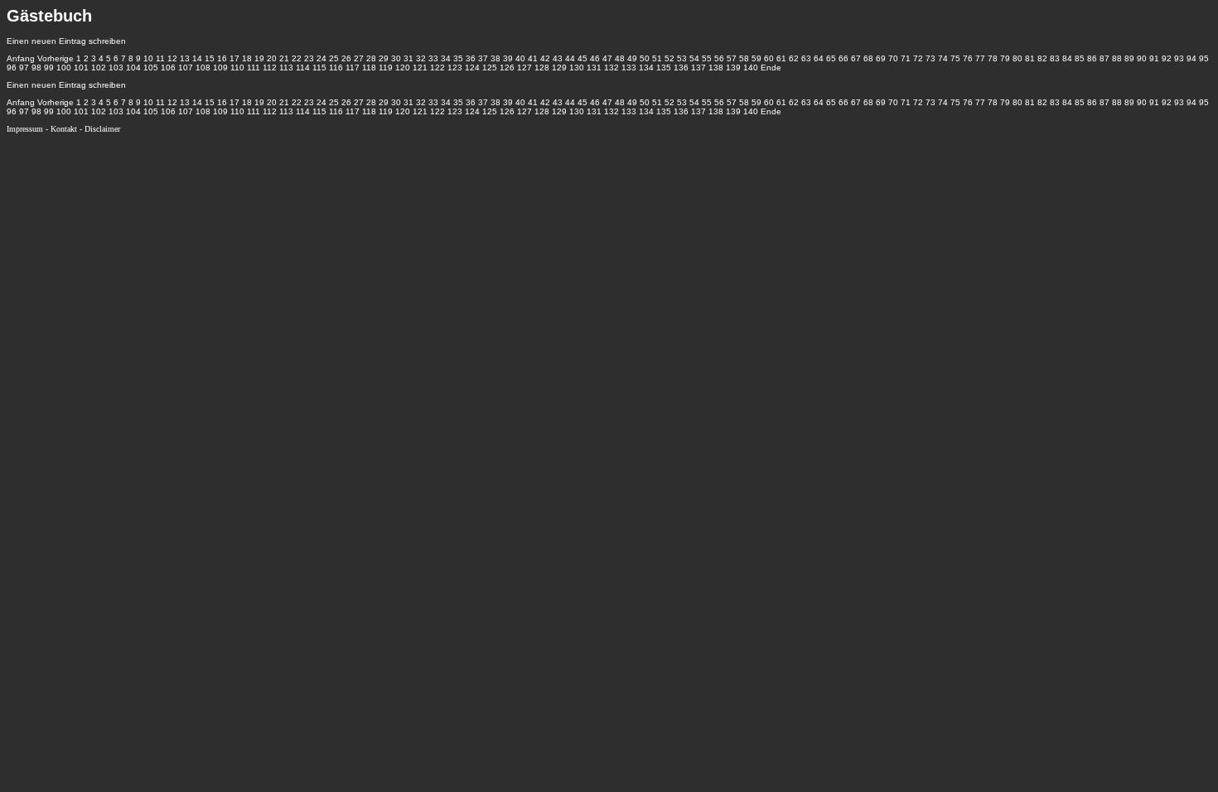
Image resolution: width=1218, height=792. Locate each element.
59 (756, 58)
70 (893, 58)
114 (303, 67)
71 (906, 58)
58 (744, 58)
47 (607, 58)
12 (172, 58)
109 (220, 67)
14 (197, 58)
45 (582, 58)
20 (272, 58)
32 (421, 58)
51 (657, 58)
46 (595, 58)
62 (794, 58)
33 (433, 58)
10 (148, 58)
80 (1017, 58)
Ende (771, 67)
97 (24, 67)
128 (541, 67)
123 (454, 67)
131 (594, 67)
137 (698, 67)
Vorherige (55, 58)
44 (570, 58)
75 (955, 58)
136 (681, 67)
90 (1142, 58)
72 (918, 58)
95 (1204, 58)
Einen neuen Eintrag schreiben (66, 41)
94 (1191, 58)
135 (663, 67)
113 (286, 67)
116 (336, 67)
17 (234, 58)
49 (632, 58)
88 (1117, 58)
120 (402, 67)
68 (868, 58)
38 (495, 58)
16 (222, 58)
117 (353, 67)
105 (150, 67)
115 (319, 67)
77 (980, 58)
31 (408, 58)
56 (719, 58)
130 (576, 67)
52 (669, 58)
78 (993, 58)
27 (359, 58)
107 (185, 67)
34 (446, 58)
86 (1092, 58)
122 (437, 67)
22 (297, 58)
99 (49, 67)
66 (843, 58)
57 (732, 58)
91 (1154, 58)
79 (1005, 58)
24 (321, 58)
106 (168, 67)
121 (420, 67)
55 (707, 58)
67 (856, 58)
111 (253, 67)
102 (98, 67)
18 (247, 58)
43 (558, 58)
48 (620, 58)
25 (334, 58)
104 (133, 67)
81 (1030, 58)
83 (1055, 58)
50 (645, 58)
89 (1129, 58)
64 (819, 58)
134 (646, 67)
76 (968, 58)
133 (628, 67)
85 (1080, 58)
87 (1104, 58)
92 (1167, 58)
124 (472, 67)
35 (458, 58)
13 (185, 58)
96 (12, 67)
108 (203, 67)
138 (715, 67)
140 (750, 67)
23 (309, 58)
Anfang (21, 58)
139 (733, 67)
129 (559, 67)
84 (1067, 58)
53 (682, 58)
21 (284, 58)
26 (346, 58)
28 (371, 58)
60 (769, 58)
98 (36, 67)
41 (533, 58)
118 (369, 67)
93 (1179, 58)
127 (524, 67)
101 (81, 67)
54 (694, 58)
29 (384, 58)
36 (471, 58)
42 (545, 58)
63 (806, 58)
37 (483, 58)
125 (489, 67)
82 (1042, 58)
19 (259, 58)
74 (943, 58)
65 (831, 58)
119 (386, 67)
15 (210, 58)
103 (116, 67)
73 (930, 58)
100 (63, 67)
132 (611, 67)
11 (160, 58)
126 (507, 67)
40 (520, 58)
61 (781, 58)
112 (270, 67)
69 (881, 58)
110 (237, 67)
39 (508, 58)
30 (396, 58)
